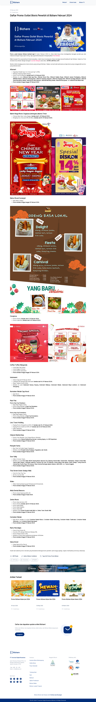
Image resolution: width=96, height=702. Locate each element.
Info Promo (48, 556)
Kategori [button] (64, 2)
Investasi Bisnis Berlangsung (37, 660)
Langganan (20, 634)
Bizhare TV (81, 2)
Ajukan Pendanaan (34, 680)
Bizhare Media (33, 683)
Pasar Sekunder (33, 665)
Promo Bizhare (54, 556)
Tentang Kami (33, 672)
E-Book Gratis (73, 2)
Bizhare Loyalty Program (36, 686)
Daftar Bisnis (33, 663)
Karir (31, 675)
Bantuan (32, 677)
